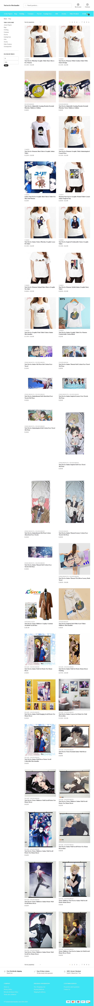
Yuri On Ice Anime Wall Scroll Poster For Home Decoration (73, 847)
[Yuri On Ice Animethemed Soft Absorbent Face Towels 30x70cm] (40, 383)
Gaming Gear (7, 37)
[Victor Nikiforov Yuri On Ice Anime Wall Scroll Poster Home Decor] (74, 879)
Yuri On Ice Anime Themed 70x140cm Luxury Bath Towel (74, 579)
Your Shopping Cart (39, 987)
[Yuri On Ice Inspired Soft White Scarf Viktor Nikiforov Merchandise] (74, 604)
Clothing (6, 29)
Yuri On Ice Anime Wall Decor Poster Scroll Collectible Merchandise (38, 760)
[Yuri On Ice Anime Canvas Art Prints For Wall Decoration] (74, 694)
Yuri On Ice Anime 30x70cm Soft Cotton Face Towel (38, 365)
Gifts (5, 39)
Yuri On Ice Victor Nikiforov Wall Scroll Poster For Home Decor (40, 801)
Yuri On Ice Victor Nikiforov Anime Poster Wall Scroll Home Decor (39, 902)
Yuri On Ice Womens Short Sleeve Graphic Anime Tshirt (40, 152)
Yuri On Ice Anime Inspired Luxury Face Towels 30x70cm (73, 397)
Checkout (87, 7)
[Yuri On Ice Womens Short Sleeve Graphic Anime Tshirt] (40, 132)
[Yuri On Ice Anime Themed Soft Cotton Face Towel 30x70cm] (74, 352)
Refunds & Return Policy (11, 992)
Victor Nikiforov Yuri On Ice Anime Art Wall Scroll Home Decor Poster (74, 952)
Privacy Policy (8, 989)
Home (5, 18)
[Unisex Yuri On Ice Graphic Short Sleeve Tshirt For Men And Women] (40, 177)
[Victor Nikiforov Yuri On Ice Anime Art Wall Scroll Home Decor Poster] (74, 930)
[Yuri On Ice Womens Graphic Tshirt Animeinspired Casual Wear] (74, 132)
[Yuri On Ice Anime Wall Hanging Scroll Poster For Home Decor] (40, 694)
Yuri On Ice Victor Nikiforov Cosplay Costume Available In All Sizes (39, 624)
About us (6, 987)
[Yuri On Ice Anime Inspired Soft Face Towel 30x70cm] (74, 433)
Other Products (29, 362)
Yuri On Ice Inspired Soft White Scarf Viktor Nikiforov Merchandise (72, 624)
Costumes (6, 32)
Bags (5, 27)
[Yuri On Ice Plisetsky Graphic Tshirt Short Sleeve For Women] (40, 41)
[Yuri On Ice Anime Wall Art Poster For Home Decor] (40, 649)
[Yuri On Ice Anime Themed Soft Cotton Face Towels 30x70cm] (40, 552)
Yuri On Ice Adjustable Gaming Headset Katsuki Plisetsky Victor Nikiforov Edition (73, 107)
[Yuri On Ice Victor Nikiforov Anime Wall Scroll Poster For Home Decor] (74, 783)
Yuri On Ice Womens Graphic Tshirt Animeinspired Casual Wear (74, 152)
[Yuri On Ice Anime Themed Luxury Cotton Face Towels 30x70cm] (74, 502)
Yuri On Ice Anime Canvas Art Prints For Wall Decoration (73, 715)
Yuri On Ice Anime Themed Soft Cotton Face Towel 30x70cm (74, 365)
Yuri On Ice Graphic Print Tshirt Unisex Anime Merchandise (39, 333)
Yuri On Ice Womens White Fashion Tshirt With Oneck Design (73, 61)
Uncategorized (29, 104)
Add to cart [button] (40, 372)
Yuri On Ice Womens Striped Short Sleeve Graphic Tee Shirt (40, 288)
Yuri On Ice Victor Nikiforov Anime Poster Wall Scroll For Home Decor (39, 953)
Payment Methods (39, 989)
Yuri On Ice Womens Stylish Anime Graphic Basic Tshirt (74, 288)
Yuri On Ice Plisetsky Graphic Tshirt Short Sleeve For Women (39, 61)
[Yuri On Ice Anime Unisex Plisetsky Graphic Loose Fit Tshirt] (40, 222)
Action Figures (8, 25)
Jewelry (6, 42)
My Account (78, 7)
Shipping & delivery (40, 992)
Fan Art (27, 667)
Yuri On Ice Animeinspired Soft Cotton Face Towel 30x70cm (40, 429)
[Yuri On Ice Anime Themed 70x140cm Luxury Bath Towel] (74, 559)
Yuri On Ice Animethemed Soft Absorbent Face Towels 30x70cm (39, 397)
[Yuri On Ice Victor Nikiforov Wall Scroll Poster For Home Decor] (40, 783)
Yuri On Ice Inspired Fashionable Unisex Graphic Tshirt (73, 242)
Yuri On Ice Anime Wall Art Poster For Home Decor (38, 669)
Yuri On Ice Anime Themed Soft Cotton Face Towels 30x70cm (38, 565)
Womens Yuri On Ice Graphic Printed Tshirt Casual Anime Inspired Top (74, 197)
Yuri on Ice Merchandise (11, 5)
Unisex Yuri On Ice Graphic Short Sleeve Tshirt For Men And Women (40, 197)
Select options (40, 68)
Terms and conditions (10, 994)
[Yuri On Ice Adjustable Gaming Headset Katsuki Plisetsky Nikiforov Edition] (40, 86)
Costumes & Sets (30, 621)
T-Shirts (27, 59)
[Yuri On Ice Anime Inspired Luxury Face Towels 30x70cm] (74, 383)
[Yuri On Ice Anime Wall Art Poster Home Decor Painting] (74, 649)
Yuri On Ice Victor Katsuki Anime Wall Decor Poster (72, 752)
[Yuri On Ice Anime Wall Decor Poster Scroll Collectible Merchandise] (40, 740)
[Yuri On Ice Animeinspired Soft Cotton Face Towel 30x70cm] (40, 415)
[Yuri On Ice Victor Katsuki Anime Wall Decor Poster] (74, 736)
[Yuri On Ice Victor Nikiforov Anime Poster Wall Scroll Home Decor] (40, 879)
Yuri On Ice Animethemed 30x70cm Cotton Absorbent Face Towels (38, 534)
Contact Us (67, 989)
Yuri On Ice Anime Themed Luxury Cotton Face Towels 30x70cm (73, 534)
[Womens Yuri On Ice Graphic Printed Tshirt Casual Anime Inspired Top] (74, 177)
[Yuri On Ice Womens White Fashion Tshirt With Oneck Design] (74, 41)
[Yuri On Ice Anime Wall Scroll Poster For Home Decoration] (74, 827)
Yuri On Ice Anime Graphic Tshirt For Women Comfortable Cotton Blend (73, 333)
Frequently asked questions (71, 987)
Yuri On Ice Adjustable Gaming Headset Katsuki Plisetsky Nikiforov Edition (39, 107)
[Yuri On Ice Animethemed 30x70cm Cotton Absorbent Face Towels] (40, 502)
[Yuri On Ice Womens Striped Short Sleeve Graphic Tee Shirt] (40, 268)
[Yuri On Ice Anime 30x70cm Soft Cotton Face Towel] (40, 352)
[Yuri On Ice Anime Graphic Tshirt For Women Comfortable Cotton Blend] (74, 313)
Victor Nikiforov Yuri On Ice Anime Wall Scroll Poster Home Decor (73, 901)
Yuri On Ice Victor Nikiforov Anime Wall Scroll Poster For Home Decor (73, 802)
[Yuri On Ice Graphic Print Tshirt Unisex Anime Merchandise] (40, 313)
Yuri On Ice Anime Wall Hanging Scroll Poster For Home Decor (40, 715)
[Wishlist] (53, 28)
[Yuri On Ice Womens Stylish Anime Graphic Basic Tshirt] (74, 268)
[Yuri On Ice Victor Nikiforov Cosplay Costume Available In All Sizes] (40, 604)
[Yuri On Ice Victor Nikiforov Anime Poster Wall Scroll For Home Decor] (40, 930)
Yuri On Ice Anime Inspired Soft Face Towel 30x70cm (72, 465)
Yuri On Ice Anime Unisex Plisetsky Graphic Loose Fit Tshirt (40, 242)
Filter (6, 65)
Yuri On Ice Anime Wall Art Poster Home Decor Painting (73, 669)
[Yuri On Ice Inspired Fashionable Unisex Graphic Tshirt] (74, 222)
